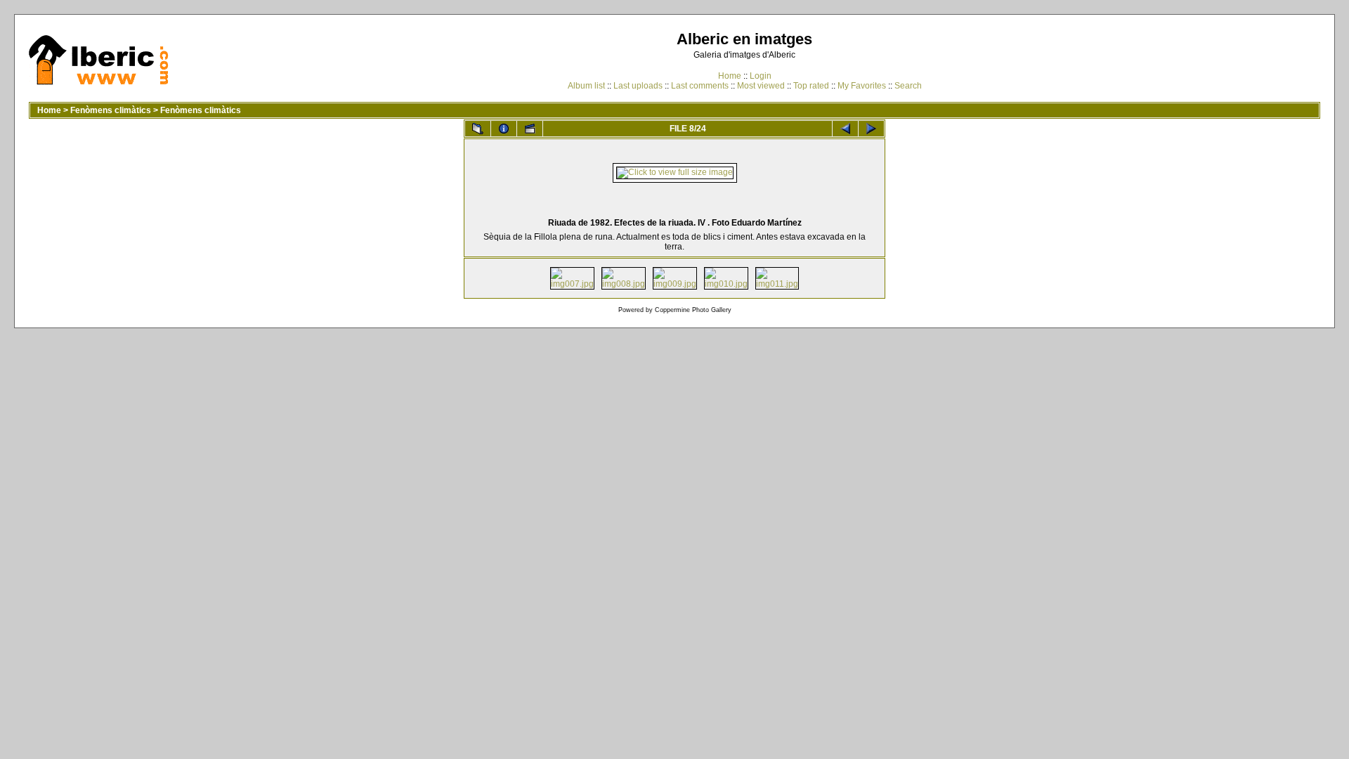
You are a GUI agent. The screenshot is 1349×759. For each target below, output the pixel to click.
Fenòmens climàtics (110, 110)
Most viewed (761, 86)
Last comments (700, 86)
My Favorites (862, 86)
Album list (586, 86)
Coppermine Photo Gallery (693, 309)
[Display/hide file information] (503, 128)
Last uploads (638, 86)
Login (760, 76)
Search (908, 86)
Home (729, 76)
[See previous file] (845, 128)
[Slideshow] (529, 128)
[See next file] (871, 128)
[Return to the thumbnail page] (477, 128)
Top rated (811, 86)
